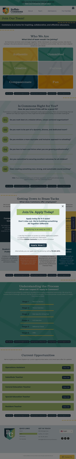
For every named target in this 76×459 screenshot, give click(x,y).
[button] (63, 206)
